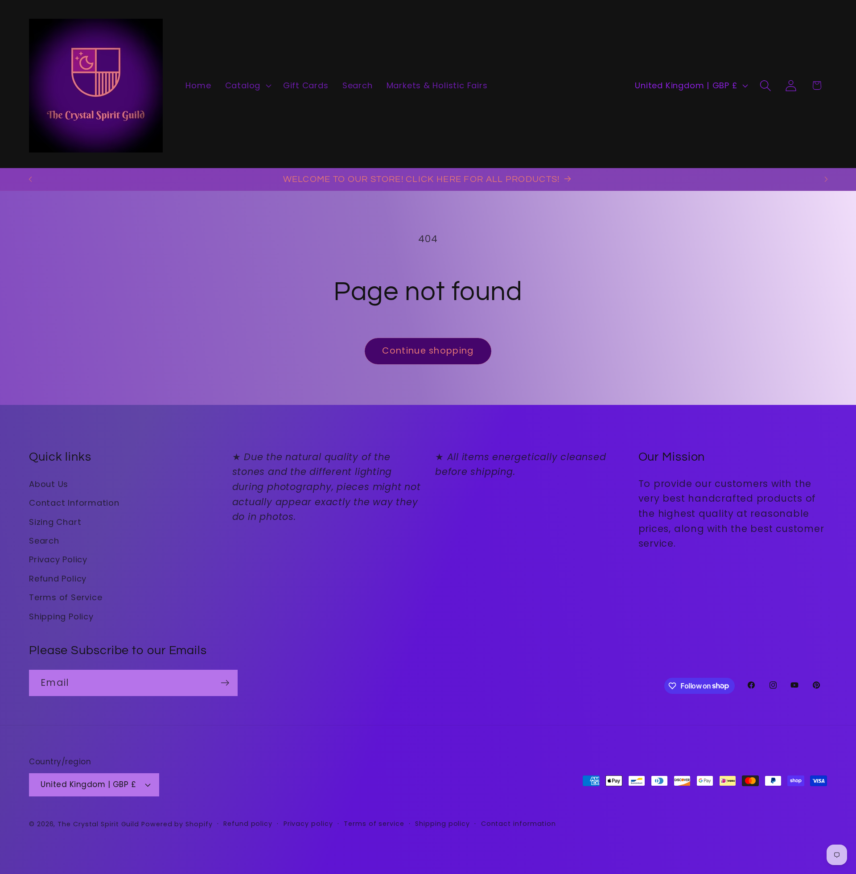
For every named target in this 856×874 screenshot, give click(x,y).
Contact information (518, 823)
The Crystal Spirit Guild (98, 824)
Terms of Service (65, 597)
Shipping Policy (61, 616)
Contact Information (74, 502)
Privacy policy (308, 823)
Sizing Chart (55, 522)
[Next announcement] (826, 179)
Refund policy (247, 823)
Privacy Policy (58, 559)
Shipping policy (442, 823)
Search (44, 540)
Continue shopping (427, 351)
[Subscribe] (225, 683)
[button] (247, 86)
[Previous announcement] (30, 179)
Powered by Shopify (176, 824)
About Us (48, 484)
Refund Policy (57, 578)
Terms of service (374, 823)
